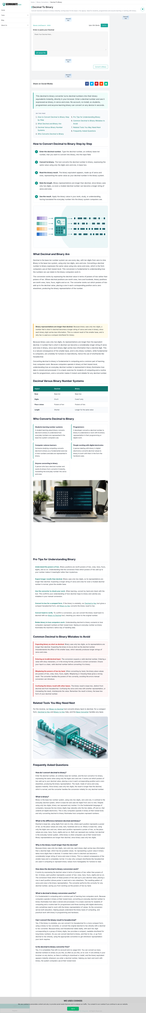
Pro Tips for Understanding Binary (86, 117)
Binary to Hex (65, 606)
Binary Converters (42, 2)
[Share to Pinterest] (96, 84)
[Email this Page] (106, 84)
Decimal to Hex (90, 603)
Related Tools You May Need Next (87, 127)
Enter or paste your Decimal (43, 30)
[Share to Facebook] (87, 84)
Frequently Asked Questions (84, 131)
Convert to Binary (100, 67)
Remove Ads (68, 19)
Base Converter (82, 712)
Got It (73, 1009)
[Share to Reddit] (101, 84)
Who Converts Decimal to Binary (51, 134)
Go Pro (104, 25)
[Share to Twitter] (92, 84)
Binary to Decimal (54, 615)
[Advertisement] (70, 307)
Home (3, 10)
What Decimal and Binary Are (49, 124)
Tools (3, 15)
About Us (4, 25)
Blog (2, 20)
